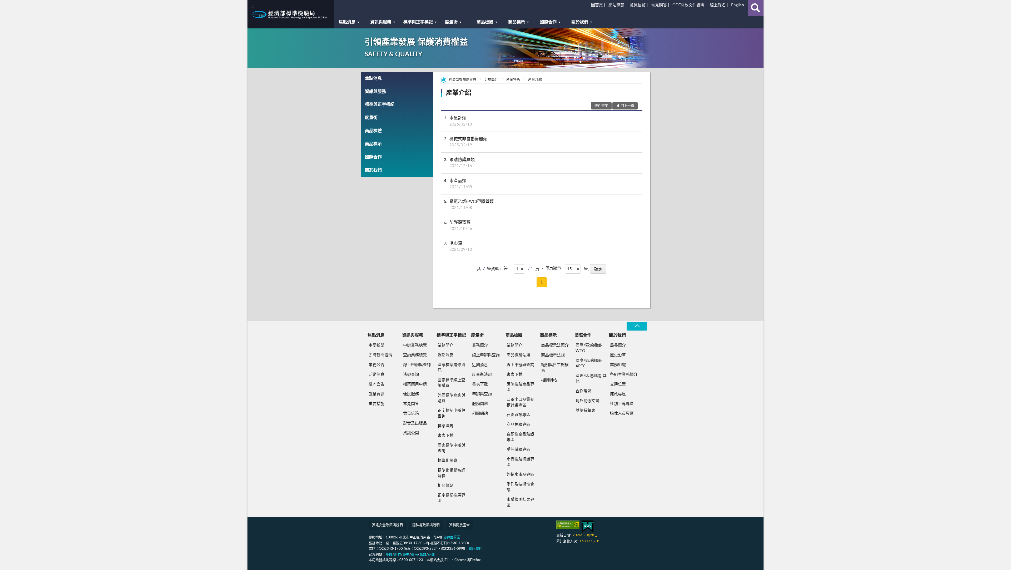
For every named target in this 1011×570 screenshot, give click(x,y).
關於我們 (579, 22)
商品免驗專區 (518, 425)
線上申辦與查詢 (417, 365)
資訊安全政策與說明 (387, 525)
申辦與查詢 (482, 394)
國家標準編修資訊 (451, 367)
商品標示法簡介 (555, 345)
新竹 (397, 554)
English (737, 5)
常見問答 (659, 5)
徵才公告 (376, 384)
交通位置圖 (451, 537)
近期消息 (445, 355)
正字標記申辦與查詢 (451, 413)
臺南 (414, 554)
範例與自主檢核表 (555, 367)
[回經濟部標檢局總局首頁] (290, 14)
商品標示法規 (553, 355)
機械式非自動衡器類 (465, 142)
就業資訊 (376, 394)
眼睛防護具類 (459, 163)
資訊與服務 (380, 22)
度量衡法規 (482, 375)
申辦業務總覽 (415, 345)
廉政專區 (618, 394)
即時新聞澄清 (380, 355)
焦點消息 (347, 22)
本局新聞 (376, 345)
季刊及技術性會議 (520, 487)
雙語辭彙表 (585, 411)
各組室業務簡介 (624, 375)
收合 (637, 326)
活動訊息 (376, 375)
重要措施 (376, 404)
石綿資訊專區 (518, 415)
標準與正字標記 (418, 22)
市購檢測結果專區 (520, 502)
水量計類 (458, 121)
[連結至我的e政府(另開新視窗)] (587, 526)
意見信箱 (638, 5)
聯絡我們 (475, 549)
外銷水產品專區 (520, 475)
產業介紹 (535, 79)
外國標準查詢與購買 (451, 398)
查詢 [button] (756, 8)
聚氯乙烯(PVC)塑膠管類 (469, 204)
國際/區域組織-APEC (589, 363)
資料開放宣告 (459, 525)
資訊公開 (411, 433)
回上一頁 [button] (627, 106)
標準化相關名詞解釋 (451, 473)
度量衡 (451, 22)
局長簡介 (618, 345)
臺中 (406, 554)
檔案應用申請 (415, 384)
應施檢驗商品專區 (520, 387)
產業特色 (513, 79)
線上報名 (718, 5)
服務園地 (480, 404)
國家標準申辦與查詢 (451, 448)
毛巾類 (458, 246)
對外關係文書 (587, 401)
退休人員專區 (622, 414)
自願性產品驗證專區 (520, 437)
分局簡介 (491, 79)
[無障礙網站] (567, 525)
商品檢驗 (485, 22)
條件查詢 (601, 106)
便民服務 (411, 394)
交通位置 (618, 384)
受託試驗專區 (518, 450)
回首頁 (597, 5)
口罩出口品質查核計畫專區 (520, 402)
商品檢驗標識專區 (520, 462)
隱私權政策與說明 (426, 525)
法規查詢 (411, 375)
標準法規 (445, 426)
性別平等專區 (622, 404)
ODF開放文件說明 (688, 5)
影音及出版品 (415, 423)
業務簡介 (445, 345)
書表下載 (445, 436)
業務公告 (376, 365)
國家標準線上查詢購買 (451, 383)
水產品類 (458, 184)
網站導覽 (616, 5)
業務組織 (618, 365)
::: (252, 6)
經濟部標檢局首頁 (462, 79)
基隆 (389, 554)
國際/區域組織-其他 (591, 378)
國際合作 (548, 22)
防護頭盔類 (458, 225)
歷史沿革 (618, 355)
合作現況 (583, 391)
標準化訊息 (447, 461)
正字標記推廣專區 (451, 498)
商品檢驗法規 (518, 355)
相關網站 (445, 486)
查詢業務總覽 (415, 355)
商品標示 (516, 22)
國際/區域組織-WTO (589, 348)
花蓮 (431, 554)
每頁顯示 (553, 268)
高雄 (422, 554)
